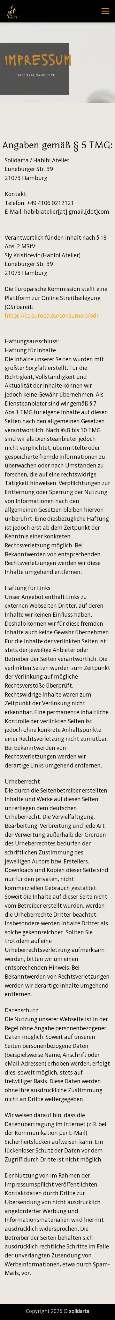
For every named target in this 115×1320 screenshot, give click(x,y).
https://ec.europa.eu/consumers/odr (52, 315)
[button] (105, 11)
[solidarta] (37, 11)
